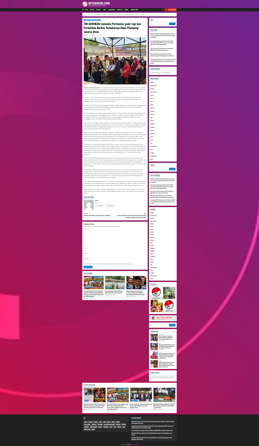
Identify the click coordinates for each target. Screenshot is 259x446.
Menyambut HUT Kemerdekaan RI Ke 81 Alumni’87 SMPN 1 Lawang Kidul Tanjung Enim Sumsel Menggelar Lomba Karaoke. (162, 61)
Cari (151, 20)
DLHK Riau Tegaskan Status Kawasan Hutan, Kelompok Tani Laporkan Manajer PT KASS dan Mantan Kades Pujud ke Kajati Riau (162, 35)
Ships (111, 427)
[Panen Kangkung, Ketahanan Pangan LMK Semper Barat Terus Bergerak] (115, 282)
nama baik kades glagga (109, 424)
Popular (98, 9)
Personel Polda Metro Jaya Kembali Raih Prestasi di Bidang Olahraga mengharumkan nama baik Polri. (131, 215)
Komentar (87, 229)
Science (152, 130)
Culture (152, 95)
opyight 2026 (125, 444)
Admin (86, 35)
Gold (104, 422)
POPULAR (94, 20)
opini (151, 117)
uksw (124, 427)
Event (151, 101)
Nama (86, 248)
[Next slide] (174, 331)
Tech (151, 143)
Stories (152, 140)
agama (85, 422)
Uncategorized (153, 156)
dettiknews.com (99, 3)
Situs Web (86, 258)
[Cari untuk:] (159, 169)
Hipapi (113, 422)
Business (152, 89)
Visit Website (100, 205)
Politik (151, 121)
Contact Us (119, 9)
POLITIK (124, 424)
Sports (151, 137)
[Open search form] (162, 9)
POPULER (152, 127)
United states (87, 429)
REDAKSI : (126, 9)
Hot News (92, 9)
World (151, 159)
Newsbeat (152, 111)
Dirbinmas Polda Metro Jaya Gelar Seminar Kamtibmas (97, 214)
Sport (115, 427)
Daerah (151, 98)
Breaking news (134, 9)
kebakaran (94, 424)
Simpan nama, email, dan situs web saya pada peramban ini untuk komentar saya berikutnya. (108, 264)
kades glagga (87, 424)
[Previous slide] (173, 331)
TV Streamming (111, 9)
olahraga (152, 114)
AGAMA (152, 82)
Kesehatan (100, 424)
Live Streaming (172, 9)
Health (151, 105)
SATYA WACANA (93, 427)
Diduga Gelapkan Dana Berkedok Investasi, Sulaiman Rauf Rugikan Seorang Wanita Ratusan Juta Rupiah (135, 292)
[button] (83, 9)
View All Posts (110, 205)
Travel (151, 149)
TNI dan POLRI (153, 146)
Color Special (153, 92)
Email (85, 253)
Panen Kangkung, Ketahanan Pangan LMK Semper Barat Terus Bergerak (114, 292)
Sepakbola (152, 133)
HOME (86, 9)
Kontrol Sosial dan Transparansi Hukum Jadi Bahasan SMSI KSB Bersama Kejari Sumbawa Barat (161, 49)
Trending (99, 20)
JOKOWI (117, 422)
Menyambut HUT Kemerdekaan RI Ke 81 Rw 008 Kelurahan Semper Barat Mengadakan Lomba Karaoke (162, 55)
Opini (104, 9)
